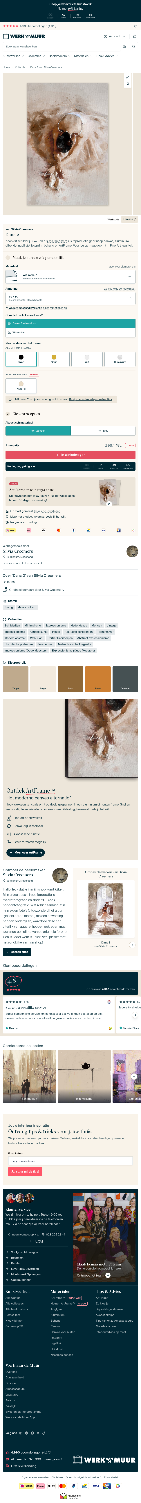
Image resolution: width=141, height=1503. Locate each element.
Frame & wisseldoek (24, 323)
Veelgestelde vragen (24, 1252)
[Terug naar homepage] (24, 36)
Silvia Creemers (22, 229)
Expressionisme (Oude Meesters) (73, 650)
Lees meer (32, 563)
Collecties (34, 56)
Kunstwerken (11, 56)
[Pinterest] (27, 1433)
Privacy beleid (111, 1477)
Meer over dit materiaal (122, 266)
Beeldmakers (58, 56)
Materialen (81, 56)
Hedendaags (79, 625)
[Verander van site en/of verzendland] (135, 26)
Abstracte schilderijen (79, 632)
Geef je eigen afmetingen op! (38, 308)
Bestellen (17, 1258)
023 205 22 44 (55, 1234)
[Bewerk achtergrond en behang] (128, 84)
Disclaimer (57, 1477)
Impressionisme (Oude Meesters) (26, 650)
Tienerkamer (105, 632)
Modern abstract (15, 638)
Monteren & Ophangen (26, 1274)
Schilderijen (12, 625)
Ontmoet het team (90, 1275)
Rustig (9, 607)
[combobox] (62, 46)
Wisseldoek (19, 332)
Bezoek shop (11, 563)
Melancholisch (26, 607)
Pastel (56, 632)
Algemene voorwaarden (35, 1477)
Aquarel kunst (39, 632)
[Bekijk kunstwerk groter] (128, 77)
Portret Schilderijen (60, 638)
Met (105, 430)
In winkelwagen (73, 455)
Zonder (40, 430)
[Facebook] (32, 1433)
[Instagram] (21, 1433)
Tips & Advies (105, 56)
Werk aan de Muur (23, 1365)
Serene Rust (45, 644)
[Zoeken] (133, 46)
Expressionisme (56, 625)
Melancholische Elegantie (74, 644)
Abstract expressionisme (93, 638)
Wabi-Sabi (36, 638)
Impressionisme (15, 632)
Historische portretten (19, 644)
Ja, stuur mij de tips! (25, 1171)
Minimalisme (33, 625)
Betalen (16, 1263)
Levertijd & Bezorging (25, 1269)
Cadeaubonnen (21, 1280)
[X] (38, 1433)
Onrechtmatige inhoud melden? (83, 1477)
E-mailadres (16, 1153)
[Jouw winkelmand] (134, 36)
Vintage (112, 625)
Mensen (97, 625)
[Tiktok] (44, 1433)
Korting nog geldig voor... (70, 466)
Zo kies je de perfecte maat (119, 288)
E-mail (39, 1241)
